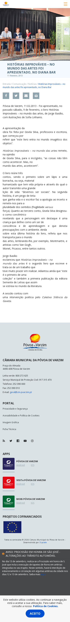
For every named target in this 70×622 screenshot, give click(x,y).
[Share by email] (26, 96)
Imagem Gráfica (11, 422)
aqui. (43, 574)
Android (20, 465)
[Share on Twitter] (16, 96)
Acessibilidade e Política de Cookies (21, 415)
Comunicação (19, 83)
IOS (32, 465)
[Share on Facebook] (6, 96)
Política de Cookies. (45, 606)
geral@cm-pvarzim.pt (21, 392)
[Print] (36, 96)
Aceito (35, 614)
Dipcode (43, 542)
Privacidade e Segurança (15, 408)
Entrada (7, 83)
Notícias (32, 83)
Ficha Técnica (9, 429)
